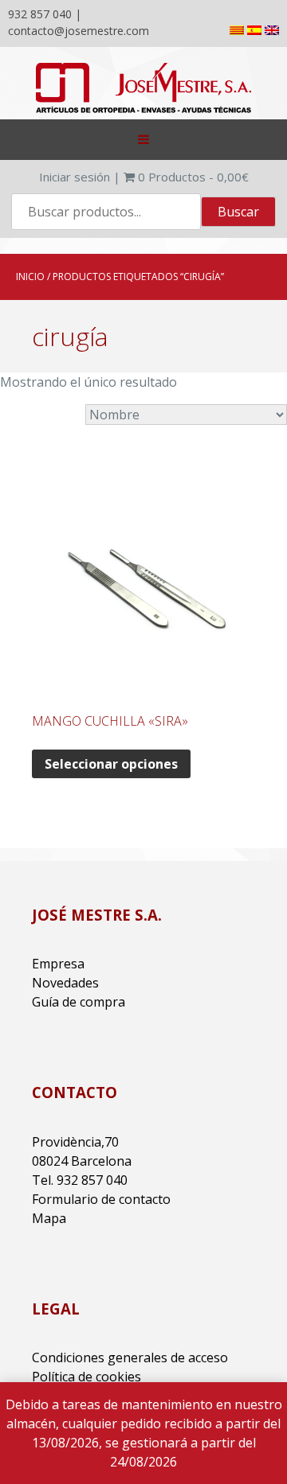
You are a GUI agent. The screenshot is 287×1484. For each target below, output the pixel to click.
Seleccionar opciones (111, 764)
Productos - (193, 177)
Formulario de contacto (101, 1199)
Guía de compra (78, 1002)
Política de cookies (86, 1376)
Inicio (30, 276)
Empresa (58, 963)
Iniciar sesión (74, 177)
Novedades (65, 982)
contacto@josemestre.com (78, 30)
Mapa (49, 1218)
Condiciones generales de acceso (130, 1357)
